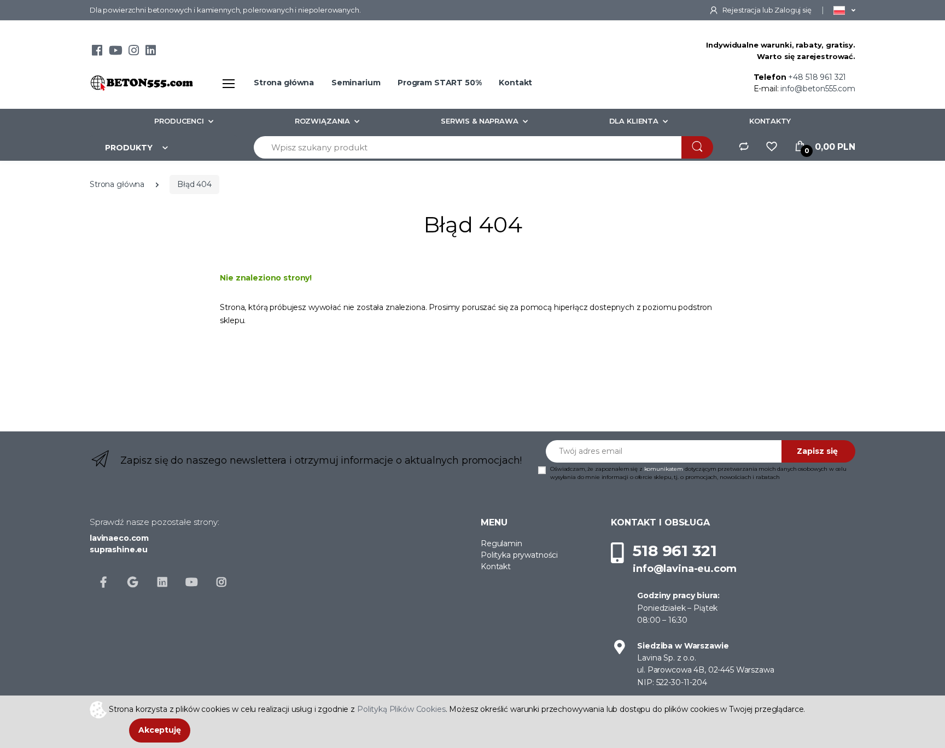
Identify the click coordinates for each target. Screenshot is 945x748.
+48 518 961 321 (817, 77)
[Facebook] (97, 52)
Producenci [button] (179, 120)
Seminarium (356, 82)
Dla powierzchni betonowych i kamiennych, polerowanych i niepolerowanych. (225, 9)
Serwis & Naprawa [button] (479, 120)
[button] (844, 10)
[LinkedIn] (150, 52)
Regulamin (501, 543)
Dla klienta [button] (633, 120)
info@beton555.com (817, 89)
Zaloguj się (792, 9)
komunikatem (663, 468)
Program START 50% (440, 82)
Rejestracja (741, 9)
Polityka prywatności (519, 555)
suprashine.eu (119, 549)
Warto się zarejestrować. (806, 56)
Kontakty (770, 120)
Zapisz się (817, 451)
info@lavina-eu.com (684, 569)
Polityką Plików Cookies (401, 709)
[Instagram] (134, 52)
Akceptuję (159, 730)
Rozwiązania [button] (322, 120)
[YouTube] (115, 52)
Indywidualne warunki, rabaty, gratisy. (780, 44)
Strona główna (284, 82)
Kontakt (515, 82)
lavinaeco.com (119, 538)
